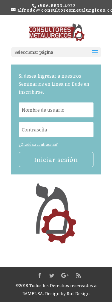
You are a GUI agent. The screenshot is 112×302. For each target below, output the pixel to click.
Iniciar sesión (56, 159)
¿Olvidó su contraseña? (38, 144)
